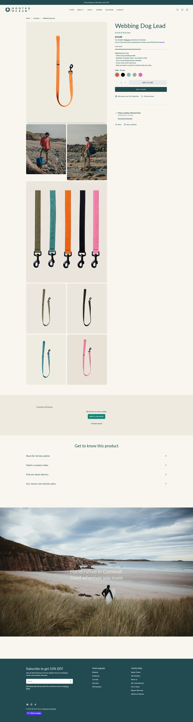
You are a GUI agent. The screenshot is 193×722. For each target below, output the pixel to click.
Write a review (96, 416)
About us (134, 679)
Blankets (95, 672)
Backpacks (96, 676)
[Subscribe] (70, 681)
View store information (125, 119)
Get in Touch (135, 687)
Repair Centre (136, 672)
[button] (119, 33)
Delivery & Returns (137, 694)
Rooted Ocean (37, 709)
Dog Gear (36, 18)
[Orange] (117, 75)
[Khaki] (134, 75)
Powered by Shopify (49, 709)
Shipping (127, 40)
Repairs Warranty (137, 690)
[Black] (123, 75)
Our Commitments (137, 683)
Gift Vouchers (96, 687)
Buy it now (141, 89)
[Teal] (129, 75)
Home (28, 18)
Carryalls (95, 679)
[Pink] (140, 75)
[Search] (178, 10)
